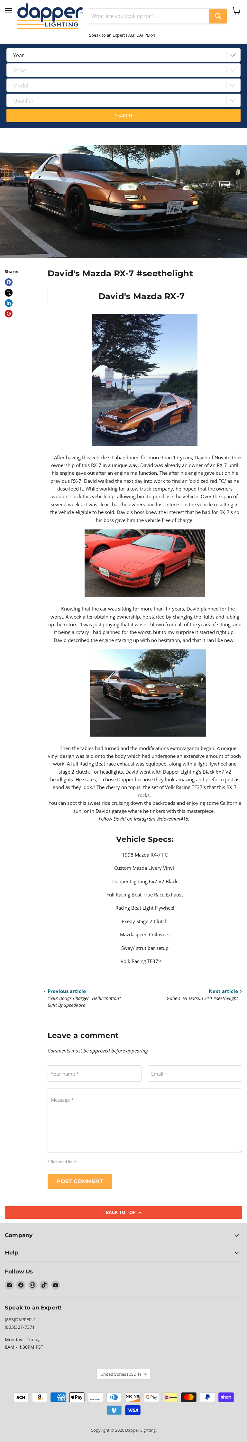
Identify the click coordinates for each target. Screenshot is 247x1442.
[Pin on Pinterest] (9, 313)
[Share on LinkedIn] (9, 303)
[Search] (218, 16)
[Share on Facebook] (9, 282)
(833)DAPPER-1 (20, 1320)
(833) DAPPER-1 (140, 35)
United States (120, 1374)
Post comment (80, 1181)
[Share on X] (9, 293)
